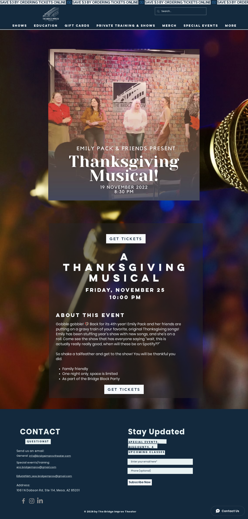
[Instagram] (31, 500)
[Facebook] (23, 500)
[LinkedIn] (40, 500)
